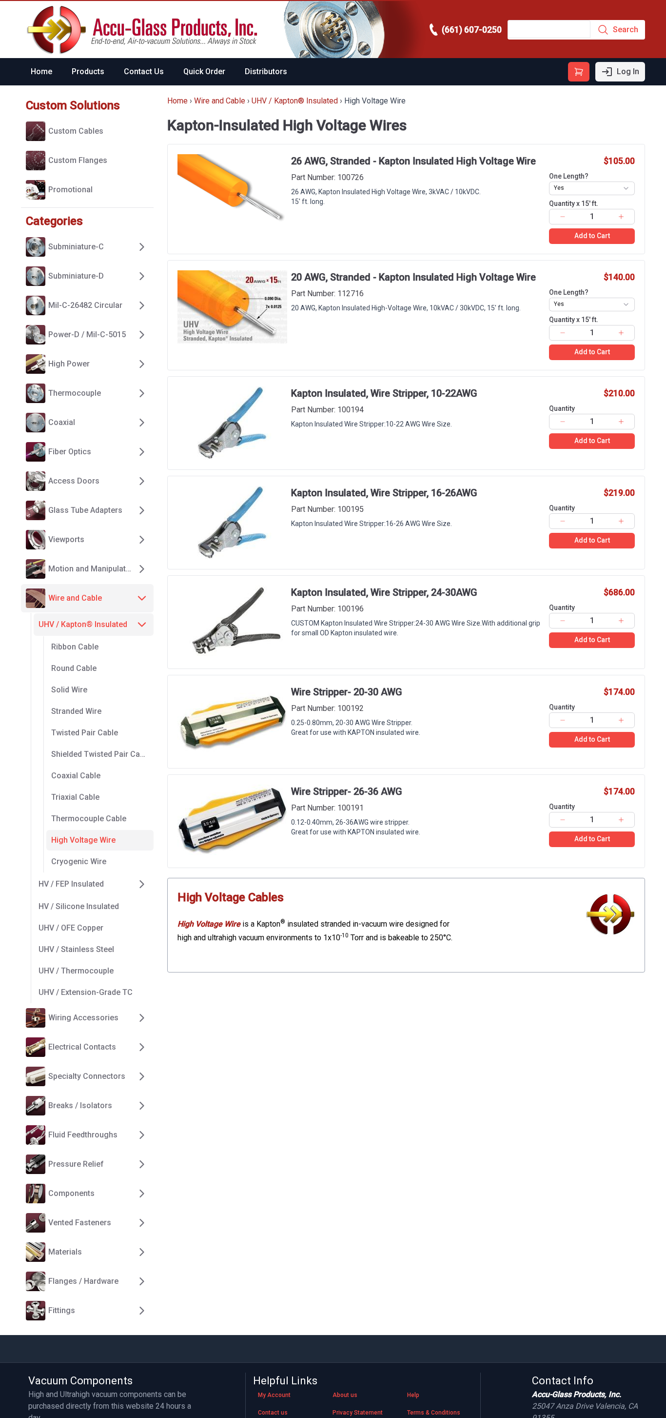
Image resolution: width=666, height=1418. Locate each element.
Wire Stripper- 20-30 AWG (346, 692)
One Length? (568, 176)
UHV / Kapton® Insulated (295, 100)
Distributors (266, 71)
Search (625, 29)
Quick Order (204, 71)
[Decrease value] (562, 216)
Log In (628, 71)
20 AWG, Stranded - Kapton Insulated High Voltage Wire (413, 277)
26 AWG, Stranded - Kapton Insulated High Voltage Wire (413, 161)
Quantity (573, 203)
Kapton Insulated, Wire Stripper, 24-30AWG (384, 592)
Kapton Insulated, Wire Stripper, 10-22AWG (384, 393)
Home (41, 71)
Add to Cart (592, 236)
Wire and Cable (219, 100)
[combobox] (592, 188)
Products (88, 71)
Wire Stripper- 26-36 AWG (346, 791)
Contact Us (144, 71)
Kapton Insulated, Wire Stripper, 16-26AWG (384, 493)
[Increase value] (621, 216)
